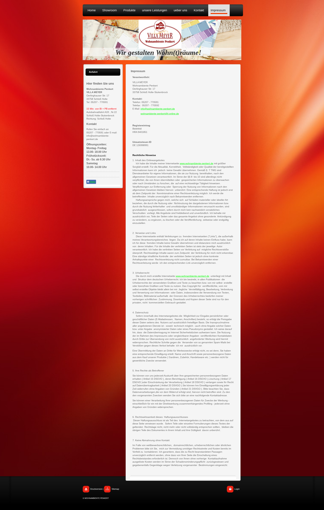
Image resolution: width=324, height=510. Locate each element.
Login (237, 489)
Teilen (92, 182)
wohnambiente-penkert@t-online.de (160, 113)
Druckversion (96, 489)
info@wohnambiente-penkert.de (158, 108)
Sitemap (115, 489)
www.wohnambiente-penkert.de (196, 163)
